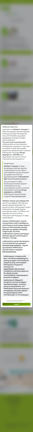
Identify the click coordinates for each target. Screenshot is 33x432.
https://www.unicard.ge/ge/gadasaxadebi (14, 142)
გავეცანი (16, 304)
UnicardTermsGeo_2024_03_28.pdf (14, 269)
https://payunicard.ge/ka (19, 196)
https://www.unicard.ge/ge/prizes (17, 179)
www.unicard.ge (6, 138)
